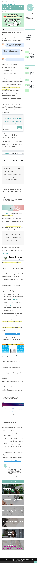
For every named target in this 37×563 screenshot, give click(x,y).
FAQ (6, 559)
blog (3, 559)
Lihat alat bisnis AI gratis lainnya (18, 560)
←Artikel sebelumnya (5, 478)
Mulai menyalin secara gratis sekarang (12, 460)
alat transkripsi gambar (6, 251)
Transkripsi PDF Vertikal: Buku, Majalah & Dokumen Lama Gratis (31, 74)
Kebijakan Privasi (16, 561)
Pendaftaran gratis (29, 37)
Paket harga (28, 39)
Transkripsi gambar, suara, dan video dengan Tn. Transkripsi (30, 34)
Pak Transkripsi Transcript (6, 4)
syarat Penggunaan (20, 559)
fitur (9, 559)
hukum (32, 559)
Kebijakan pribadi (26, 559)
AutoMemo (4, 393)
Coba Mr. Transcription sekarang (12, 333)
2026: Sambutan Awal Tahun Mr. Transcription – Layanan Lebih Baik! (31, 58)
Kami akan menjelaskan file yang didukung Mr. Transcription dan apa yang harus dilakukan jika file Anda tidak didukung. (16, 259)
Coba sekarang (19, 127)
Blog (12, 4)
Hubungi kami (13, 559)
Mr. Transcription (5, 153)
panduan (27, 41)
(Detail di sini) (15, 299)
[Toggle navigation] (34, 1)
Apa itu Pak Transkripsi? (30, 30)
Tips (14, 4)
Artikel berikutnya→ (12, 478)
